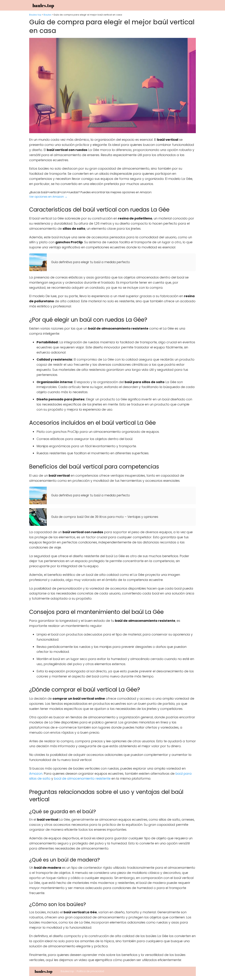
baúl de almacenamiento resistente (82, 778)
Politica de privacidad (90, 971)
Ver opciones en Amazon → (48, 197)
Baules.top (67, 971)
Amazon (35, 773)
